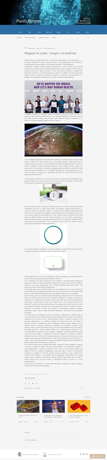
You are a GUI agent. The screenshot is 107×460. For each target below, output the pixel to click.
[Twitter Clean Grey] (83, 454)
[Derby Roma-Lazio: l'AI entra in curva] (28, 406)
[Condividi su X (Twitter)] (29, 383)
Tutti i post (19, 37)
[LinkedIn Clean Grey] (86, 454)
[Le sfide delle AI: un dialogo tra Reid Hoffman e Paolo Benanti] (53, 406)
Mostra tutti (87, 397)
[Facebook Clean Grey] (81, 454)
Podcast (54, 37)
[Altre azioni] (81, 48)
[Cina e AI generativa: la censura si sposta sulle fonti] (79, 406)
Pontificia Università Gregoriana (55, 454)
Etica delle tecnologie (30, 37)
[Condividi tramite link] (37, 383)
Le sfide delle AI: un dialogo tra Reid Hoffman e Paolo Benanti (53, 416)
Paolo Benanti (28, 20)
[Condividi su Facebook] (25, 383)
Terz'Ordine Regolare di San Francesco (30, 454)
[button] (88, 37)
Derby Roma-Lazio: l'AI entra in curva (28, 416)
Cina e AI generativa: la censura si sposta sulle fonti (78, 416)
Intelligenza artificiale (43, 37)
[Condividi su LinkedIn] (33, 383)
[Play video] (53, 140)
